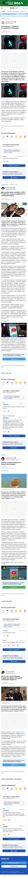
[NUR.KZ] (14, 8)
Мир (2, 668)
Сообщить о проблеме (14, 862)
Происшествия (4, 184)
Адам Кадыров (18, 779)
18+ (10, 373)
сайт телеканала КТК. (13, 225)
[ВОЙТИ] (26, 8)
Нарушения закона (13, 184)
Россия (3, 779)
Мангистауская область (7, 601)
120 (12, 789)
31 (20, 383)
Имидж (21, 11)
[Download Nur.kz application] (14, 3)
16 (3, 612)
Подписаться (14, 359)
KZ (23, 8)
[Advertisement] (14, 61)
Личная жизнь (16, 11)
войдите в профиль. (8, 152)
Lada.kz (12, 498)
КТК (8, 321)
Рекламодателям (14, 866)
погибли (20, 339)
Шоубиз (3, 11)
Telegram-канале (19, 732)
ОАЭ (7, 373)
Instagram (15, 177)
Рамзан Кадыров (9, 779)
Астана (3, 373)
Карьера (10, 11)
